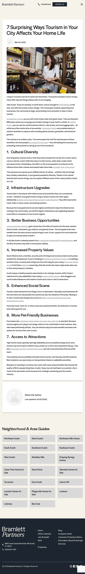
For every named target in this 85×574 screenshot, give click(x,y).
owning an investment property (55, 259)
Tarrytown (8, 481)
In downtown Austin (15, 119)
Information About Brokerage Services (70, 542)
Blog (60, 530)
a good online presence (51, 276)
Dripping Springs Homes (66, 459)
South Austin (10, 447)
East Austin (37, 481)
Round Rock (37, 469)
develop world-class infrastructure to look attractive (37, 199)
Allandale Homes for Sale (68, 471)
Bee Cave (36, 503)
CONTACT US (59, 4)
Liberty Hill (64, 481)
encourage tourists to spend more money (26, 348)
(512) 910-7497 (10, 549)
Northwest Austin (12, 438)
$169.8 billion (64, 104)
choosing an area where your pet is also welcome (39, 321)
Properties (42, 547)
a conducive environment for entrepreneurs (56, 240)
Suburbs (25, 265)
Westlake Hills (38, 457)
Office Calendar (44, 534)
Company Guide (65, 534)
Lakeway (8, 503)
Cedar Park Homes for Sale (14, 471)
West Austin (9, 457)
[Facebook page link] (74, 566)
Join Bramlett (43, 537)
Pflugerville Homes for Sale (41, 493)
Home (40, 530)
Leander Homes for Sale (12, 493)
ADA (40, 540)
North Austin (37, 438)
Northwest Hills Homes (69, 438)
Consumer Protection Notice (70, 537)
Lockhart (63, 491)
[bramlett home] (13, 4)
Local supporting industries (18, 226)
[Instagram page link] (71, 566)
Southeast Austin (67, 447)
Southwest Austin (49, 128)
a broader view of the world (63, 167)
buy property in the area (38, 142)
